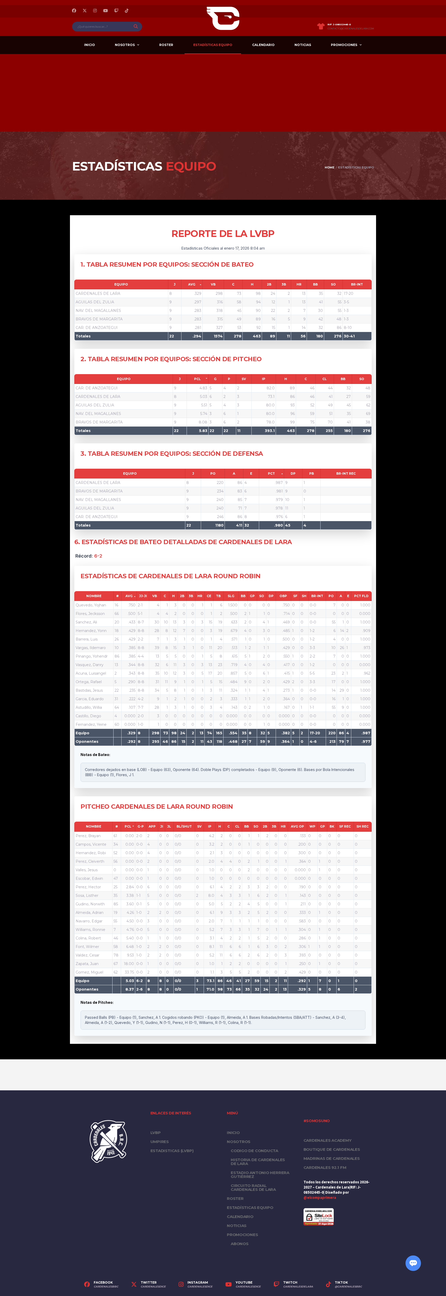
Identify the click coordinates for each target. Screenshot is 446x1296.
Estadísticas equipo (212, 45)
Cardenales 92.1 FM (325, 1167)
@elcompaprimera (320, 1197)
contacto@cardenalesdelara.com (351, 28)
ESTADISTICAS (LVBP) (172, 1150)
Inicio (89, 45)
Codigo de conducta (254, 1150)
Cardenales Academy (328, 1140)
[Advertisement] (223, 93)
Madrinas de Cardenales (332, 1158)
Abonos (240, 1243)
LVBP (155, 1132)
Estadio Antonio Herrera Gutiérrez (260, 1174)
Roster (166, 45)
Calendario (263, 45)
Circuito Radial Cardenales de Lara (253, 1187)
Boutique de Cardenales (332, 1149)
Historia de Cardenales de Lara (258, 1161)
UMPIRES (159, 1141)
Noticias (302, 45)
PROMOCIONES (344, 45)
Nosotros (125, 45)
